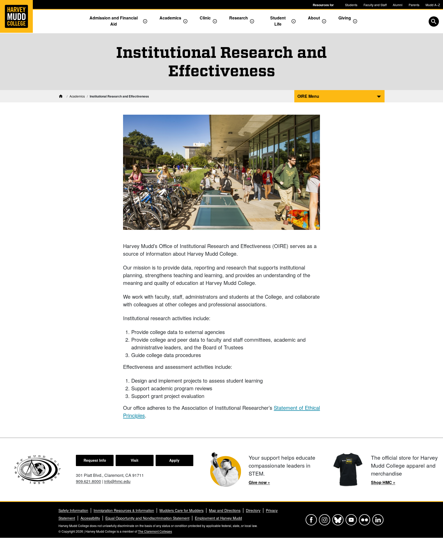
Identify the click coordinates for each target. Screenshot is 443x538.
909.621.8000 (88, 481)
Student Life (278, 21)
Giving (344, 18)
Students (351, 5)
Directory (253, 510)
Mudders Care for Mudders (181, 510)
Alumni (397, 5)
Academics (170, 18)
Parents (414, 5)
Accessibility (90, 518)
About (314, 18)
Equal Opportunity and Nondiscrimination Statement (147, 518)
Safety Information (73, 510)
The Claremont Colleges (155, 531)
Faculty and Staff (375, 5)
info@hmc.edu (117, 481)
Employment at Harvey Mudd (218, 518)
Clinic (205, 18)
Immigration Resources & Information (124, 510)
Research (238, 18)
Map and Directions (224, 510)
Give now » (259, 482)
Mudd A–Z (433, 5)
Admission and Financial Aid (113, 21)
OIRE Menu (308, 96)
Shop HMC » (383, 482)
